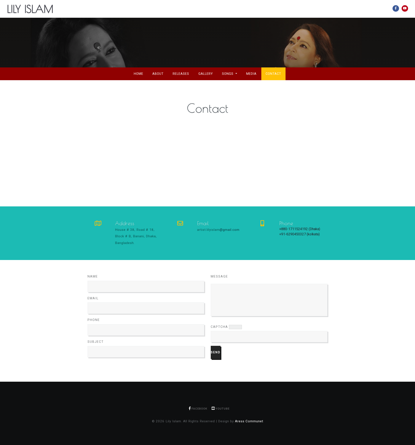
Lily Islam (30, 9)
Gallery (205, 74)
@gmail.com (229, 230)
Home (141, 74)
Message (219, 276)
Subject (96, 342)
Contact (273, 74)
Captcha (219, 327)
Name (93, 276)
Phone (94, 320)
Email (93, 298)
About (158, 74)
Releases (181, 74)
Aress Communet (249, 421)
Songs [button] (228, 74)
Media (251, 74)
